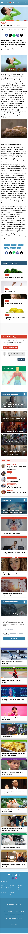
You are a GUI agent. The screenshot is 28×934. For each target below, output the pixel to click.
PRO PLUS (22, 901)
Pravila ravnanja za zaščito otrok (14, 915)
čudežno (13, 245)
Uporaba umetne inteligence (14, 918)
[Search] (18, 2)
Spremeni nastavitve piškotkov (14, 908)
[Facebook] (25, 2)
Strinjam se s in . (13, 633)
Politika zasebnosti (9, 911)
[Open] (2, 2)
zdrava (6, 248)
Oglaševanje (6, 901)
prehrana (13, 248)
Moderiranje (10, 904)
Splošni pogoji (20, 911)
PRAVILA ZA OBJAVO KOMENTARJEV (10, 347)
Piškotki (18, 904)
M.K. (5, 30)
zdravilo (20, 245)
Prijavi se (21, 359)
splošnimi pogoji (14, 633)
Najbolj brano (6, 460)
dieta (19, 248)
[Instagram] (22, 2)
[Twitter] (10, 35)
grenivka (6, 245)
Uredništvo (15, 901)
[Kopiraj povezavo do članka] (21, 35)
